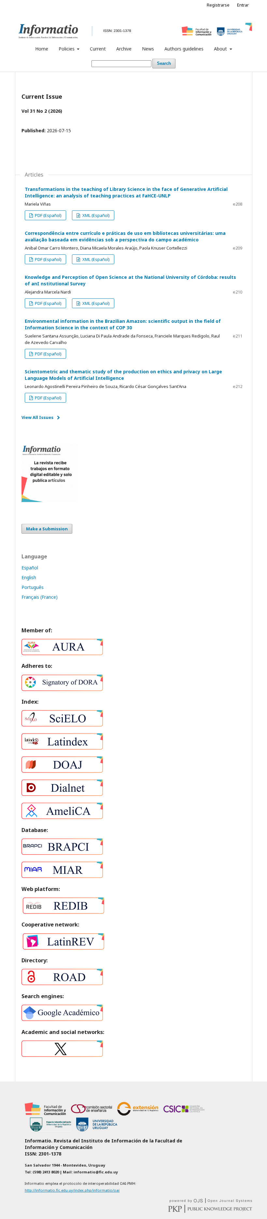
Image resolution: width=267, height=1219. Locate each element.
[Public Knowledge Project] (210, 1211)
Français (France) (39, 597)
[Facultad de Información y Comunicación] (45, 1114)
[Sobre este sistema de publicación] (211, 1201)
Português (32, 587)
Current (98, 49)
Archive (124, 49)
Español (29, 568)
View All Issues (37, 417)
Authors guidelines (184, 49)
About (221, 49)
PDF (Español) (48, 215)
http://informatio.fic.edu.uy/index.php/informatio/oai (72, 1190)
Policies (67, 49)
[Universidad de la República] (96, 1129)
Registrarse (218, 5)
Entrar (243, 5)
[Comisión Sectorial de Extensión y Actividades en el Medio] (137, 1114)
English (28, 577)
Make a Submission (47, 529)
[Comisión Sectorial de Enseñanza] (91, 1114)
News (148, 49)
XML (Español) (95, 215)
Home (41, 49)
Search (164, 63)
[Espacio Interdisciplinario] (50, 1129)
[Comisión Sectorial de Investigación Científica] (183, 1114)
